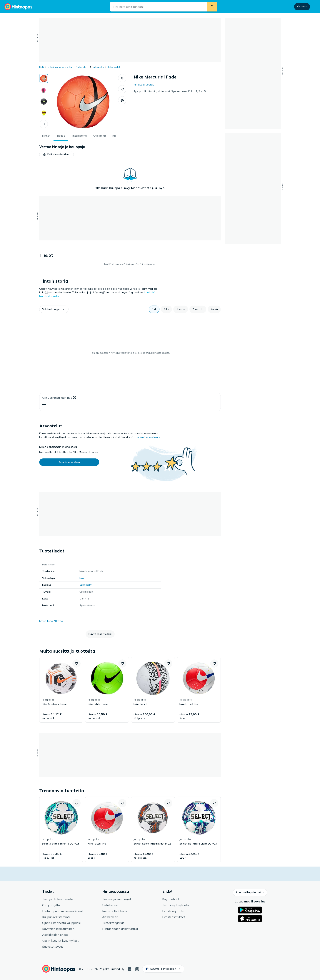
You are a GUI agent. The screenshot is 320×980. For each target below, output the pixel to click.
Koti (41, 67)
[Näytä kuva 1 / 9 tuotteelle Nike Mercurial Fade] (43, 78)
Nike (82, 578)
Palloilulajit (82, 67)
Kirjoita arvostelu (144, 84)
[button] (44, 124)
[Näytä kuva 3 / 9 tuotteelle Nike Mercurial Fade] (43, 101)
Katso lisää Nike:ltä (51, 621)
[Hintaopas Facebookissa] (129, 969)
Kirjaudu (302, 6)
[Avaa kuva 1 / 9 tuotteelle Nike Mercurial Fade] (83, 102)
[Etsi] (212, 6)
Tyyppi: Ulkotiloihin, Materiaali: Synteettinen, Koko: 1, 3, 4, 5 (170, 91)
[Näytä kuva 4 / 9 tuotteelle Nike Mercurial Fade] (43, 112)
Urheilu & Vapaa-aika (60, 67)
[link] (61, 690)
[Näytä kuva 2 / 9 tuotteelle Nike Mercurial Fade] (43, 90)
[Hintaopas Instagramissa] (137, 969)
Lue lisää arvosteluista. (149, 437)
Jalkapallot (114, 67)
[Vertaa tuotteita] (122, 100)
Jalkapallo (98, 67)
